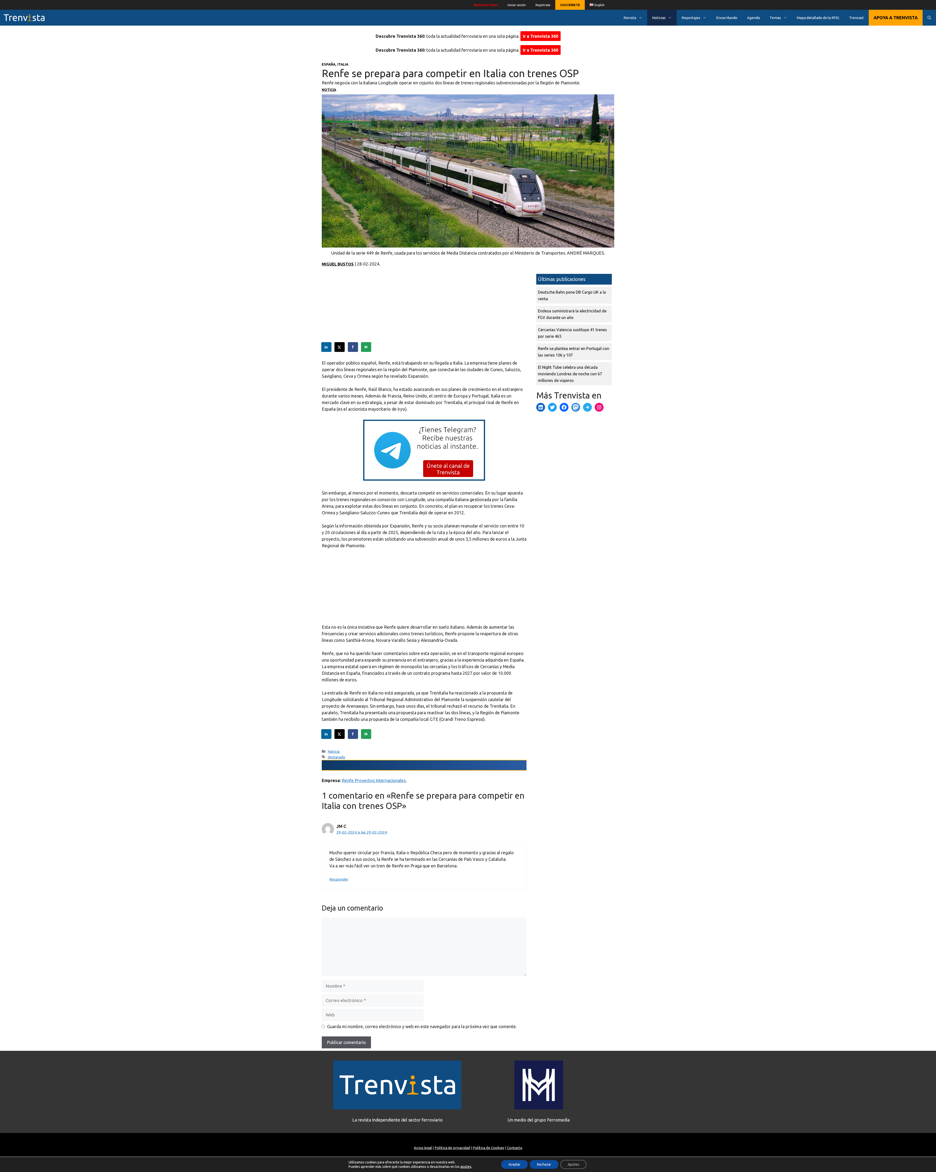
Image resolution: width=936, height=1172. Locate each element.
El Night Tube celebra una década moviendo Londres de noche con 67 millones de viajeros (570, 374)
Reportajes (691, 18)
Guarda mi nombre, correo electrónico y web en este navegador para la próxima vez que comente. (422, 1026)
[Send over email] (366, 347)
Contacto (514, 1148)
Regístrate (543, 5)
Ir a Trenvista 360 (540, 36)
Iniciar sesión (517, 5)
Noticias (659, 18)
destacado (336, 757)
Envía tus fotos (486, 5)
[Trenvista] (24, 18)
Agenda (753, 18)
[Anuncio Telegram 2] (424, 479)
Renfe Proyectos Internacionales (374, 780)
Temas (775, 18)
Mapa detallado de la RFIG (818, 18)
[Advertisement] (424, 308)
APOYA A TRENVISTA (896, 17)
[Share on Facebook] (353, 347)
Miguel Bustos (338, 264)
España (328, 64)
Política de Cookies (488, 1148)
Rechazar (544, 1164)
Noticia (329, 90)
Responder (338, 879)
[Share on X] (340, 347)
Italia (342, 64)
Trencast (856, 18)
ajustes (465, 1167)
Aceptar (514, 1164)
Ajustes (573, 1164)
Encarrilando (726, 18)
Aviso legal (423, 1148)
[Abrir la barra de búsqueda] (929, 18)
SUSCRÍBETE (570, 5)
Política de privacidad (452, 1148)
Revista (630, 18)
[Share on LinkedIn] (327, 347)
